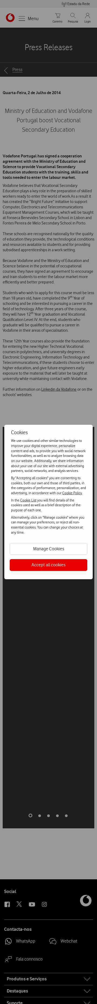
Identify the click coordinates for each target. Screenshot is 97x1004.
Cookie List (28, 500)
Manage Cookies (48, 548)
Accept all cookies (48, 564)
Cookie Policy (72, 493)
